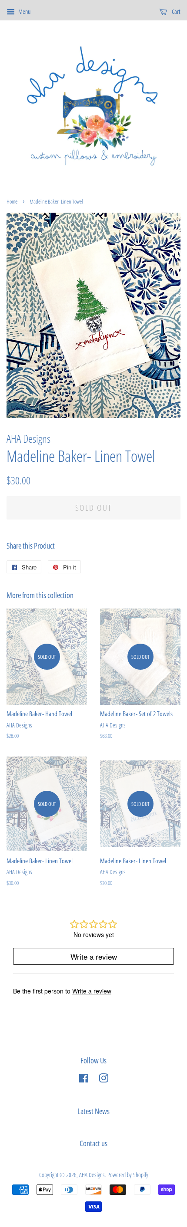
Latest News (93, 1111)
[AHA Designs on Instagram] (103, 1080)
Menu (23, 11)
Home (12, 201)
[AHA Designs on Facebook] (84, 1080)
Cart (175, 11)
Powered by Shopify (127, 1175)
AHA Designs (92, 1175)
